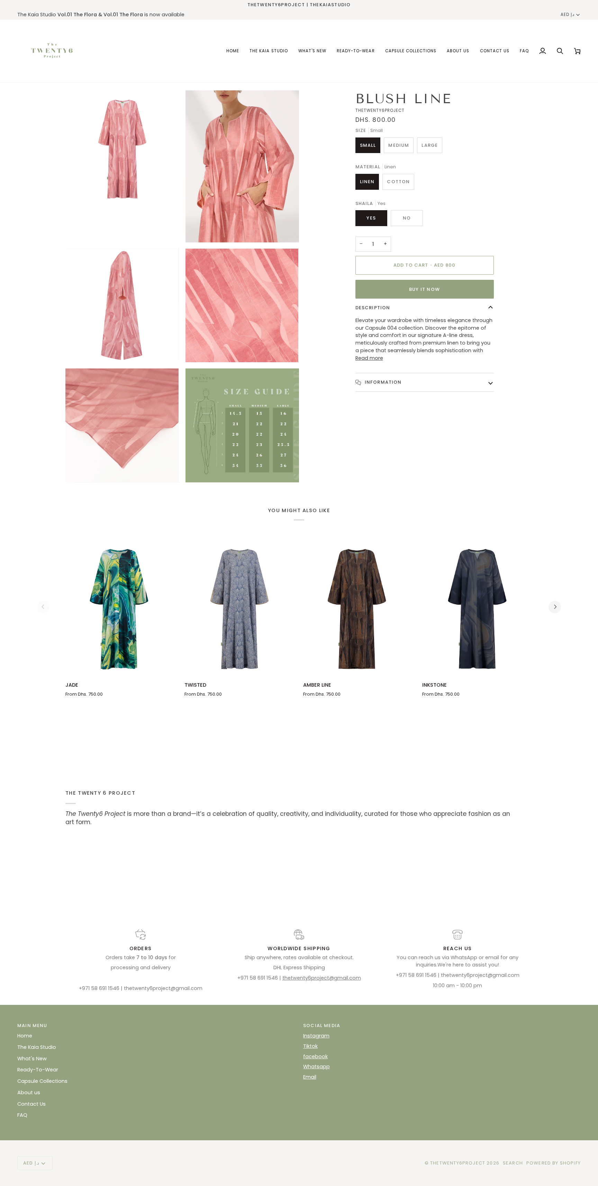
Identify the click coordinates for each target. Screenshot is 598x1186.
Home (24, 1035)
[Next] (555, 607)
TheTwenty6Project (457, 1163)
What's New (32, 1058)
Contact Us (31, 1103)
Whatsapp (316, 1066)
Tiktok (310, 1046)
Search (513, 1163)
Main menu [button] (32, 1025)
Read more (369, 358)
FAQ (22, 1115)
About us (28, 1092)
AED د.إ (567, 14)
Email (309, 1076)
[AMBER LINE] (358, 607)
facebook (315, 1056)
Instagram (316, 1035)
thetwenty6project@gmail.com (321, 977)
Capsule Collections (42, 1081)
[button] (411, 51)
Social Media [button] (321, 1025)
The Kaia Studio (36, 1047)
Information (382, 382)
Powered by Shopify (553, 1163)
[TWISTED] (239, 607)
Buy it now (424, 289)
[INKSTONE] (477, 607)
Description (372, 307)
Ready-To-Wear (37, 1069)
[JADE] (120, 607)
